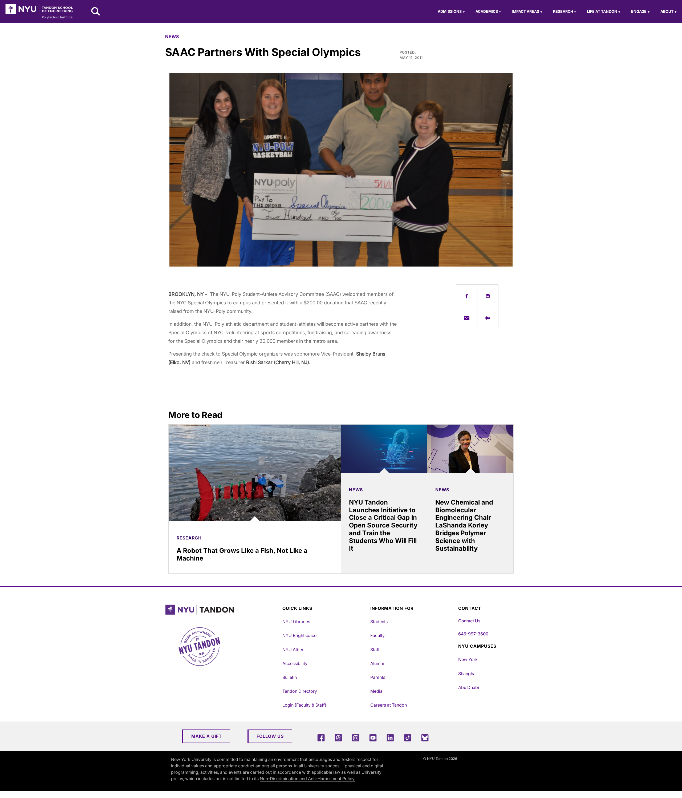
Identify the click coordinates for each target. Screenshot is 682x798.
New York (468, 659)
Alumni (377, 663)
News (172, 36)
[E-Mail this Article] (466, 317)
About (668, 11)
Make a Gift (206, 736)
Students (379, 621)
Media (376, 691)
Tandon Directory (299, 691)
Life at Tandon (603, 11)
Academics (488, 11)
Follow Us (270, 736)
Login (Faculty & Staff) (304, 705)
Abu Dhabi (468, 687)
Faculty (377, 635)
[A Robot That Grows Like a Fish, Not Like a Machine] (255, 473)
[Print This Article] (488, 317)
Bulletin (289, 677)
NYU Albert (293, 649)
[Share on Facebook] (466, 295)
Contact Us (469, 620)
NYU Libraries (296, 621)
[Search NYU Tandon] (96, 12)
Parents (377, 677)
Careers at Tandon (388, 705)
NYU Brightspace (299, 635)
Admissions (451, 11)
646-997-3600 (473, 633)
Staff (375, 649)
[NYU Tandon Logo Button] (222, 609)
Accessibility (294, 663)
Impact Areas (527, 11)
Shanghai (467, 673)
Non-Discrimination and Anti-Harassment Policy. (307, 778)
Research (564, 11)
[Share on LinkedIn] (488, 295)
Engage (640, 11)
